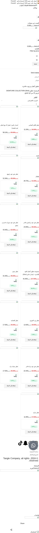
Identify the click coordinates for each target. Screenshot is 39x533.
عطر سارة (36, 412)
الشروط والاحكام (34, 454)
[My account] (38, 20)
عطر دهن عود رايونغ (12, 174)
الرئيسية (36, 90)
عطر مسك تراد (14, 366)
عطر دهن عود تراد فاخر (32, 366)
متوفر (37, 80)
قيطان (37, 176)
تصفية (35, 64)
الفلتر (35, 97)
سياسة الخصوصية (34, 451)
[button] (32, 145)
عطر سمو (15, 271)
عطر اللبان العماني (34, 125)
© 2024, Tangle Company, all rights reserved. (20, 459)
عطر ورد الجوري (34, 320)
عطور (31, 90)
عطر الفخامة (14, 320)
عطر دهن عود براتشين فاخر (31, 222)
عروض (37, 76)
